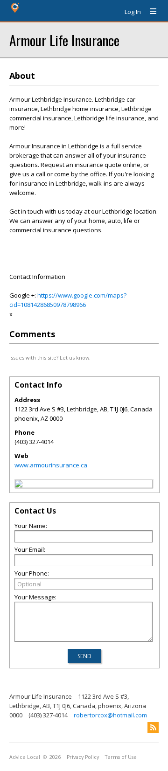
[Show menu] (150, 11)
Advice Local (24, 757)
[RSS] (153, 727)
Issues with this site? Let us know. (50, 357)
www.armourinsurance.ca (50, 465)
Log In (133, 11)
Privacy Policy (83, 757)
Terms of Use (121, 757)
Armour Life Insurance (64, 40)
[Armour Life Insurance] (18, 485)
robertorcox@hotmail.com (110, 715)
